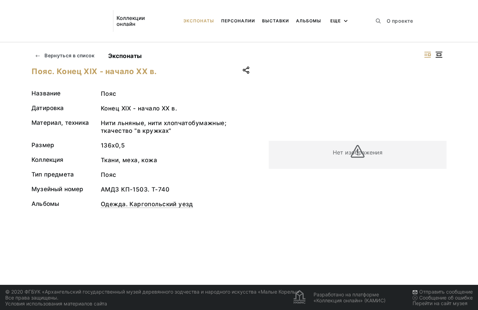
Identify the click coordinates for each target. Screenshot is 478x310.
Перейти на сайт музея (440, 303)
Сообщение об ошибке (446, 298)
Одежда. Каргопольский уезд (147, 204)
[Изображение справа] (427, 54)
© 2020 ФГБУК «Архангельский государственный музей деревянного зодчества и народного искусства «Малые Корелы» (152, 292)
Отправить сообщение (446, 292)
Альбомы (308, 20)
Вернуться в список (69, 55)
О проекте (400, 21)
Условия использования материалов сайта (56, 304)
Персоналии (238, 20)
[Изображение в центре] (438, 54)
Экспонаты (198, 20)
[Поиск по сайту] (378, 21)
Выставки (275, 20)
